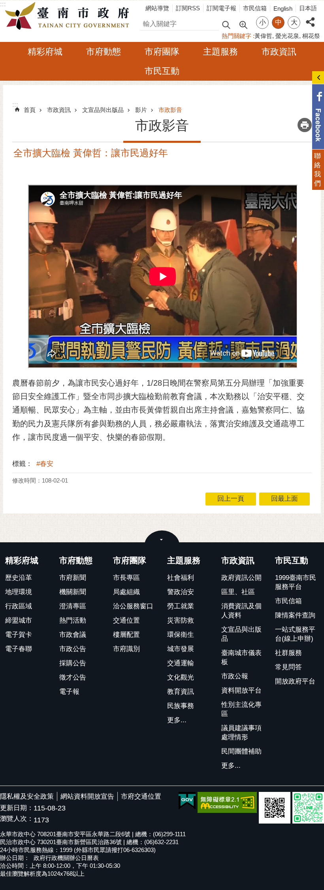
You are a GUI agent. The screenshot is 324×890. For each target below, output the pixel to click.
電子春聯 (18, 649)
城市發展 (180, 649)
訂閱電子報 (221, 8)
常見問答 (288, 667)
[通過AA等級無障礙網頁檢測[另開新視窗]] (227, 802)
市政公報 (234, 676)
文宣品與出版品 (103, 109)
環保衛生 (180, 634)
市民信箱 (255, 8)
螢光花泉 (287, 35)
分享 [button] (310, 17)
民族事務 (180, 706)
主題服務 (220, 52)
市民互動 (162, 71)
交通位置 (126, 620)
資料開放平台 (241, 690)
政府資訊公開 (241, 577)
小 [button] (262, 22)
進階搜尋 (243, 24)
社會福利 (180, 577)
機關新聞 (72, 592)
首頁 (30, 109)
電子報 (69, 691)
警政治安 (180, 592)
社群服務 (288, 653)
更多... (176, 720)
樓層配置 (126, 634)
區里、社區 (238, 592)
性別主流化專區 (241, 709)
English (282, 8)
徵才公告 (72, 677)
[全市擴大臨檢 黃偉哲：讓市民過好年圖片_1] (274, 808)
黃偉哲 (263, 35)
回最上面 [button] (284, 498)
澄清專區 (72, 606)
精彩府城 (45, 52)
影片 (141, 109)
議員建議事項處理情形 (241, 732)
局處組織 (126, 592)
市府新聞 (72, 577)
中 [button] (278, 22)
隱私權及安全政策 (27, 796)
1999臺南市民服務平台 (295, 582)
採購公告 (72, 663)
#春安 (44, 464)
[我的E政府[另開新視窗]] (187, 801)
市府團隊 (162, 52)
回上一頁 (230, 498)
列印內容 (305, 125)
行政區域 (18, 606)
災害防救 (180, 620)
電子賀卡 (18, 634)
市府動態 (103, 52)
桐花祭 (311, 35)
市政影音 (170, 109)
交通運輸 (180, 663)
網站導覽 (157, 8)
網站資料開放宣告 (87, 796)
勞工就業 (180, 606)
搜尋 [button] (226, 24)
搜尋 (146, 23)
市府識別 (126, 649)
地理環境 (18, 592)
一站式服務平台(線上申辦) (295, 634)
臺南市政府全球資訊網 (69, 16)
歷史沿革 (18, 577)
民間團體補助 (241, 751)
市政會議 (72, 634)
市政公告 (72, 649)
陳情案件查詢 (295, 615)
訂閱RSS (188, 8)
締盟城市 (18, 620)
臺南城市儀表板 (241, 657)
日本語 (308, 8)
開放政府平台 (295, 681)
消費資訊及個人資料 (241, 610)
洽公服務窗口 (133, 606)
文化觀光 (180, 677)
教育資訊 (180, 691)
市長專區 (126, 577)
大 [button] (294, 22)
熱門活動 (72, 620)
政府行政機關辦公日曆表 (66, 857)
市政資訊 (279, 52)
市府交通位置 (141, 796)
